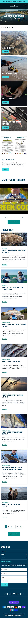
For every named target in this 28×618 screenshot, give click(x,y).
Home (2, 27)
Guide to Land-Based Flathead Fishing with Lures (13, 251)
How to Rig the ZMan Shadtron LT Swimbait (12, 433)
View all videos (14, 222)
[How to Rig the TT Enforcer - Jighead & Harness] (14, 313)
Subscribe (4, 584)
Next (21, 526)
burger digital (19, 615)
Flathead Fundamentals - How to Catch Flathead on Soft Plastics (12, 468)
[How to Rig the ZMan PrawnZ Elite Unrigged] (14, 384)
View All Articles (14, 534)
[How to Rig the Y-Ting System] (14, 350)
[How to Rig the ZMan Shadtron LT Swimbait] (14, 421)
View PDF (5, 169)
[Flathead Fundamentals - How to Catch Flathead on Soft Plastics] (14, 456)
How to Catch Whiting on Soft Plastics (11, 505)
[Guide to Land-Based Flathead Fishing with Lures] (14, 239)
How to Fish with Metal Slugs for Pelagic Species (12, 288)
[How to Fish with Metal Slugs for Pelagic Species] (14, 276)
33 (17, 526)
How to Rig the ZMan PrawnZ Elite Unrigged (12, 396)
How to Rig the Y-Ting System (11, 361)
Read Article (4, 264)
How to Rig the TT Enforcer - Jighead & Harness (14, 325)
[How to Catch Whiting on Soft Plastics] (14, 493)
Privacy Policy (21, 614)
